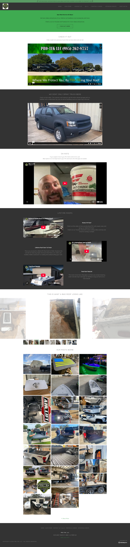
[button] (65, 518)
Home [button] (42, 528)
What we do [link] (123, 6)
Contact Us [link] (78, 6)
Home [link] (60, 6)
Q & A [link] (86, 6)
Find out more (65, 26)
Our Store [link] (68, 6)
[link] (5, 6)
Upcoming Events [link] (110, 6)
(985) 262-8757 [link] (65, 537)
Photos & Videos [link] (96, 6)
